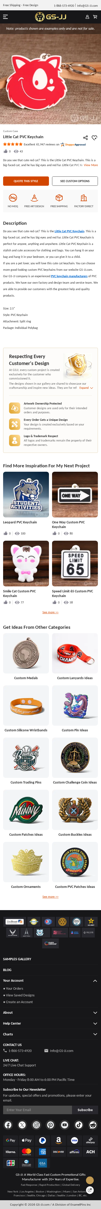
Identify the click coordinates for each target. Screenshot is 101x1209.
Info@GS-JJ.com (61, 1050)
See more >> (50, 612)
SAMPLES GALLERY (17, 959)
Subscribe (85, 1109)
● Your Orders (13, 988)
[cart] (95, 17)
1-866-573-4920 (20, 1050)
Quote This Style (26, 181)
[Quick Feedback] (90, 1190)
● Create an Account (18, 1001)
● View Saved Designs (18, 995)
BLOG (7, 969)
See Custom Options (75, 181)
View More (90, 165)
